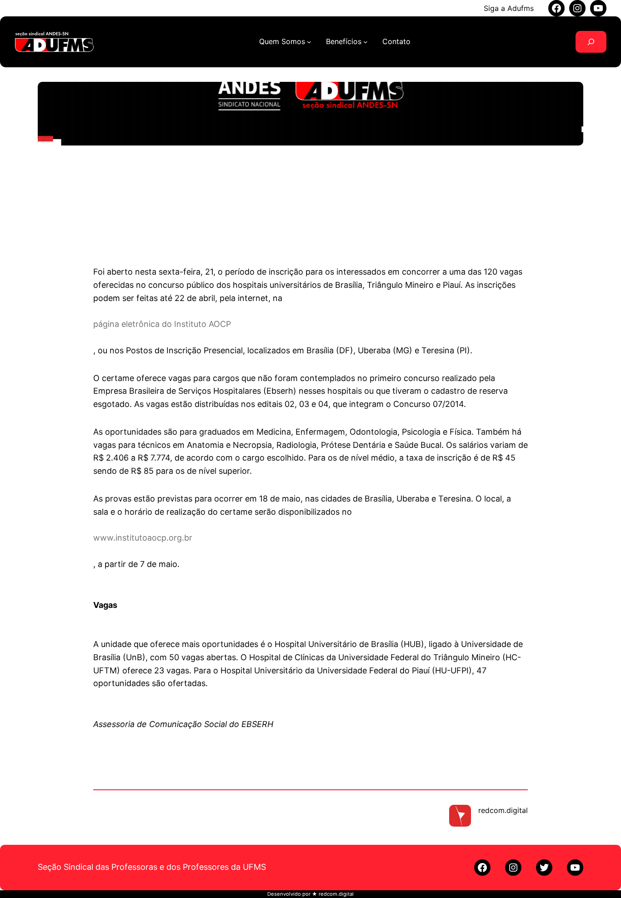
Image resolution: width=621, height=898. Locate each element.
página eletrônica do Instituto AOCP (162, 324)
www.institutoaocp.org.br (142, 538)
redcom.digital (503, 810)
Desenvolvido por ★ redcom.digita (309, 894)
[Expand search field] (591, 42)
